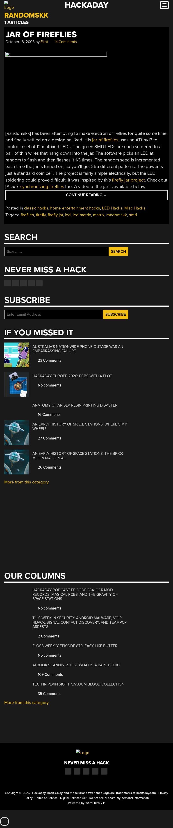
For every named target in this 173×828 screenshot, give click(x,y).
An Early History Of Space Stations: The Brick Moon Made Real (77, 455)
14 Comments (65, 41)
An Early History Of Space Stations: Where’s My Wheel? (79, 426)
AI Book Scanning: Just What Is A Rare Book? (76, 665)
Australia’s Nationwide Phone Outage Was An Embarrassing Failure (77, 349)
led (68, 214)
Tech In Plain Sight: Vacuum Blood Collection (78, 684)
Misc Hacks (134, 208)
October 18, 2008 (20, 41)
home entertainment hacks (75, 208)
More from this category (26, 482)
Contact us (39, 283)
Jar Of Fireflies (41, 35)
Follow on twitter (15, 283)
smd (133, 214)
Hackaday (86, 5)
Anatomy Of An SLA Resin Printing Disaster (74, 405)
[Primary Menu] (164, 5)
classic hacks (36, 208)
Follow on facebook (7, 283)
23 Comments (49, 360)
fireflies (27, 214)
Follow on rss (31, 283)
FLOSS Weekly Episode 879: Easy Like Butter (74, 646)
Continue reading (94, 196)
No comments (49, 385)
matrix (98, 214)
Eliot (44, 41)
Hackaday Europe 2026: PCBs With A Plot (72, 376)
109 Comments (50, 674)
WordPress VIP (95, 803)
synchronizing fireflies (42, 186)
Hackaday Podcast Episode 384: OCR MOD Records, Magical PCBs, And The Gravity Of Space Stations (75, 594)
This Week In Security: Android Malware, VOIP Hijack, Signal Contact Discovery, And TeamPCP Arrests (79, 622)
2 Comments (48, 636)
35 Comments (49, 693)
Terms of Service (46, 798)
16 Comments (49, 414)
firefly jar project (128, 180)
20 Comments (49, 467)
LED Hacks (112, 208)
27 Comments (49, 438)
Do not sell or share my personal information (119, 798)
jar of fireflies (105, 140)
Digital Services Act (73, 798)
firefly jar (55, 214)
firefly (41, 214)
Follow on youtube (23, 283)
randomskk (116, 214)
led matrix (82, 214)
